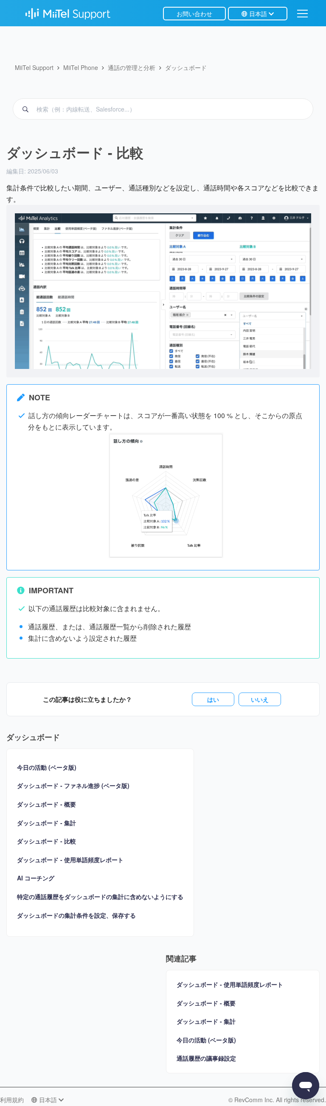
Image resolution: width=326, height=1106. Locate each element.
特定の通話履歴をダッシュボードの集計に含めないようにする (100, 897)
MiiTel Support (34, 67)
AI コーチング (35, 878)
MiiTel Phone (80, 67)
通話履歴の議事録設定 (206, 1058)
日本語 (258, 13)
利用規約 (12, 1099)
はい (213, 699)
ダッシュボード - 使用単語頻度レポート (70, 860)
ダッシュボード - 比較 (46, 841)
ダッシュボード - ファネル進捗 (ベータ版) (73, 786)
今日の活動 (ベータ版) (46, 767)
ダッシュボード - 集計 (46, 823)
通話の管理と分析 (131, 67)
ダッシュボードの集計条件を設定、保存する (76, 915)
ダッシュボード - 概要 (46, 804)
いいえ (260, 699)
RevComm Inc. (255, 1099)
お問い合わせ (194, 13)
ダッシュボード (186, 67)
